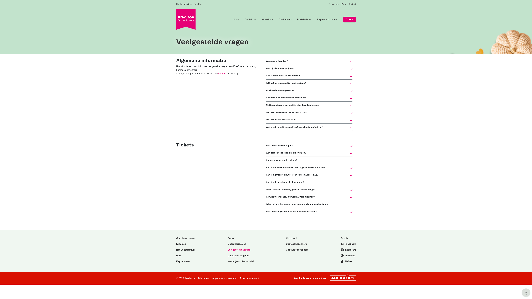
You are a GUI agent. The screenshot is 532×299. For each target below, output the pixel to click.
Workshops (267, 19)
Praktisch (302, 19)
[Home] (186, 19)
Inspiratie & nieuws (327, 19)
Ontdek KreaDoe (237, 244)
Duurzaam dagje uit (238, 255)
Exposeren (334, 4)
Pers (344, 4)
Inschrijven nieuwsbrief (241, 261)
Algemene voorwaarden (224, 278)
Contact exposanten (297, 250)
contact (222, 73)
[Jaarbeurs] (343, 278)
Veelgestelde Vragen (239, 250)
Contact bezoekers (296, 244)
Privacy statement (249, 278)
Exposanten (183, 261)
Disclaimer (203, 278)
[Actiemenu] (526, 292)
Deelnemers (285, 19)
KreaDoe (198, 4)
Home (236, 19)
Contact (352, 4)
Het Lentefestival (184, 4)
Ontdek (249, 19)
